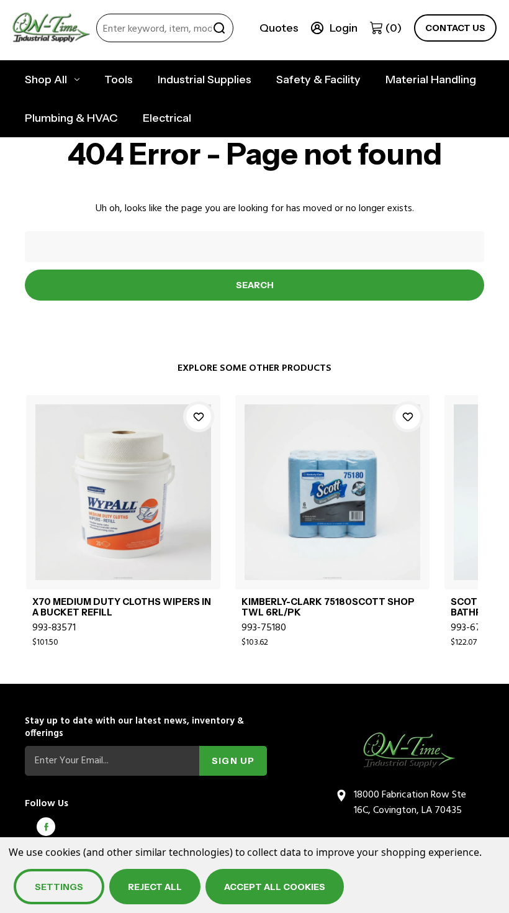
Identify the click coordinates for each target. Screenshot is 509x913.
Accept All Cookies (274, 887)
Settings (59, 887)
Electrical (167, 118)
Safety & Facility (318, 79)
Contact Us (455, 28)
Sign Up (233, 760)
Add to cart (123, 506)
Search (219, 27)
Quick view (123, 477)
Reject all (155, 887)
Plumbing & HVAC (71, 118)
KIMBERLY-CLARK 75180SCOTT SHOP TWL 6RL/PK (328, 607)
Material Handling (430, 79)
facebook (46, 826)
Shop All (46, 79)
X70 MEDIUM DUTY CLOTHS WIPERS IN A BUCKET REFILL (121, 607)
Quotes (279, 28)
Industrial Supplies (204, 79)
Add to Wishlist (198, 416)
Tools (118, 79)
